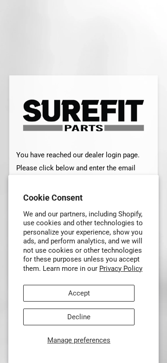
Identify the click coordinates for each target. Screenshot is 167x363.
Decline (78, 317)
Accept (79, 293)
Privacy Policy (120, 268)
